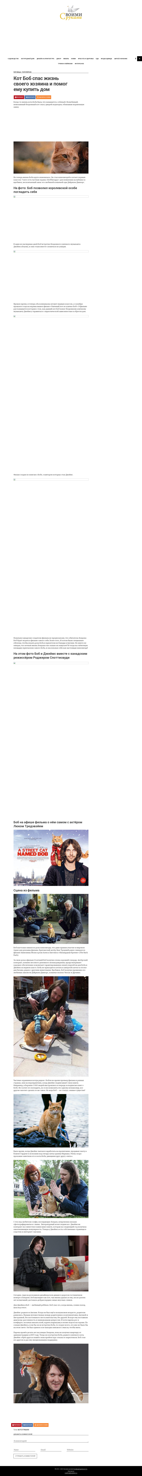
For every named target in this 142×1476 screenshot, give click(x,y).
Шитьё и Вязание (120, 58)
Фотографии (23, 1430)
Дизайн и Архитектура (45, 58)
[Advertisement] (71, 40)
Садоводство (13, 58)
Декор (58, 58)
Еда (97, 58)
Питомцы (17, 72)
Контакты (71, 1471)
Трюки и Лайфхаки (65, 63)
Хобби (73, 58)
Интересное (79, 63)
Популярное (26, 72)
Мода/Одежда (106, 58)
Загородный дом (27, 58)
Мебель (66, 58)
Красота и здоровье (86, 58)
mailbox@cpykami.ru (71, 1473)
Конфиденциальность (80, 1469)
